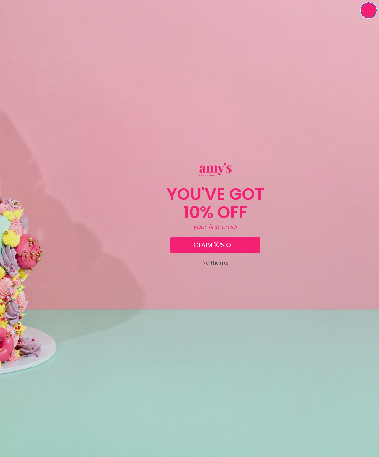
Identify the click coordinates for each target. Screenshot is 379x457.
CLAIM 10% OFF (215, 245)
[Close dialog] (368, 10)
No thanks (215, 263)
